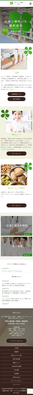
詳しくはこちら (16, 153)
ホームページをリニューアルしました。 (12, 271)
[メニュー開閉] (30, 3)
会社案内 (16, 373)
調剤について (16, 362)
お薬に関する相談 (16, 366)
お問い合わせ (16, 377)
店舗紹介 (16, 351)
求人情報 (16, 370)
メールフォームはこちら (16, 340)
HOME (16, 348)
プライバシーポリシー (16, 381)
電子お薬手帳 (16, 99)
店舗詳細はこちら (16, 94)
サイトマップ (16, 384)
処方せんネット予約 (16, 355)
